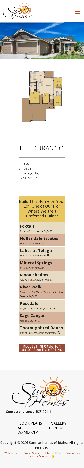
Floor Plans (30, 423)
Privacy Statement (34, 453)
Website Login (12, 453)
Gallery (58, 423)
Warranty (28, 432)
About (24, 428)
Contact (57, 428)
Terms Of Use (55, 453)
